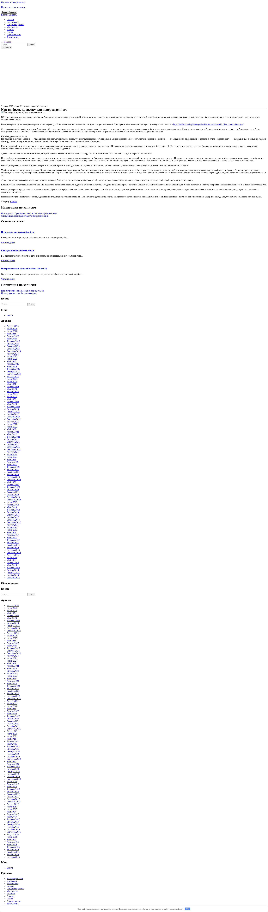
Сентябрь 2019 (14, 499)
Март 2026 (12, 338)
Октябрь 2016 (13, 550)
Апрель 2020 (13, 484)
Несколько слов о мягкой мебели (17, 232)
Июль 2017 (12, 527)
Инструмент (12, 22)
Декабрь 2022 (13, 411)
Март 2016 (12, 565)
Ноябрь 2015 (13, 575)
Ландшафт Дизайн (15, 24)
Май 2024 (11, 384)
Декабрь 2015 (13, 572)
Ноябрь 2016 (13, 547)
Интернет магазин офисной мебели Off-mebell (24, 268)
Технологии (12, 37)
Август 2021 (13, 452)
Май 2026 (11, 333)
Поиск (31, 45)
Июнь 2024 (12, 381)
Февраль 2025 (13, 369)
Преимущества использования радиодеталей (22, 291)
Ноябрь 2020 (13, 474)
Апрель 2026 (13, 336)
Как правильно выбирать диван (17, 250)
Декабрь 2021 (13, 442)
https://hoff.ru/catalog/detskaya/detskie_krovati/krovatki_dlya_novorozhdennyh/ (208, 124)
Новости (8, 42)
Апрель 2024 (13, 386)
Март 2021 (12, 464)
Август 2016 (13, 555)
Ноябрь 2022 (13, 414)
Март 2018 (12, 507)
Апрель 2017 (13, 535)
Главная (10, 19)
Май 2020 (11, 482)
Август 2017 (13, 525)
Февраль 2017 (13, 540)
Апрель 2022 (13, 432)
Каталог (10, 886)
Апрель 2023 (13, 401)
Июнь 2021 (12, 457)
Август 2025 (13, 354)
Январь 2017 (13, 542)
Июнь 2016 (12, 557)
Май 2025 (11, 361)
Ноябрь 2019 (13, 494)
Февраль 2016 (13, 567)
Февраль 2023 (13, 406)
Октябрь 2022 (13, 416)
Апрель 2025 (13, 364)
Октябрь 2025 (13, 349)
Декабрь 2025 (13, 346)
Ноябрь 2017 (13, 517)
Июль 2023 (12, 394)
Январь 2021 (13, 469)
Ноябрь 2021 (13, 444)
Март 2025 (12, 366)
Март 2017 (12, 537)
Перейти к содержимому (13, 2)
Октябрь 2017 (13, 520)
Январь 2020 (13, 489)
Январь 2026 (13, 344)
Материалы (12, 27)
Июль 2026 (12, 328)
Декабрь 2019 (13, 492)
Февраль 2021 (13, 467)
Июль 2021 (12, 454)
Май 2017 (11, 532)
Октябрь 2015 (13, 577)
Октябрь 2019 (13, 497)
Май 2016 (11, 560)
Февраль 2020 (13, 487)
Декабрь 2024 (13, 371)
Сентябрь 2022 (14, 419)
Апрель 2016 (13, 562)
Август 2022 (13, 422)
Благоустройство (15, 878)
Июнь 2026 (12, 331)
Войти (10, 315)
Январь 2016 (13, 570)
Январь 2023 (13, 409)
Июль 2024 (12, 379)
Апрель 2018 (13, 505)
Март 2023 (12, 404)
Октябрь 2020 (13, 477)
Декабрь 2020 (13, 472)
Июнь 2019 (12, 502)
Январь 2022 (13, 439)
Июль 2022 (12, 424)
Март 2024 (12, 389)
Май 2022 (11, 429)
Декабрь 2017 (13, 515)
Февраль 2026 (13, 341)
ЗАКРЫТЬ (6, 48)
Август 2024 (13, 376)
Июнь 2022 (12, 427)
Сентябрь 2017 (14, 522)
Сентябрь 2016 (14, 552)
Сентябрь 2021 (14, 449)
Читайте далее (8, 242)
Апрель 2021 (13, 462)
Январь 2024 (13, 391)
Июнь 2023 (12, 396)
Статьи (10, 32)
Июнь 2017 (12, 530)
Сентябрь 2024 (14, 374)
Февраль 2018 (13, 510)
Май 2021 (11, 459)
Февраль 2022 (13, 437)
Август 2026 (13, 326)
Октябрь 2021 (13, 447)
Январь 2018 (13, 512)
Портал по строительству (13, 7)
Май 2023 (11, 399)
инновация (12, 881)
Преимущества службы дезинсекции (18, 293)
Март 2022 (12, 434)
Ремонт (10, 29)
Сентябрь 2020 (14, 479)
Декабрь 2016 (13, 545)
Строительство (14, 34)
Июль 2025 (12, 356)
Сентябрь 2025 (14, 351)
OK (187, 909)
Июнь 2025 (12, 359)
